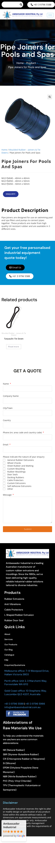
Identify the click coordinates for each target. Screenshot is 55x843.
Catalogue (9, 654)
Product (31, 63)
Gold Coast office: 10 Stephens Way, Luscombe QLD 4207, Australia (25, 692)
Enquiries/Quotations (14, 665)
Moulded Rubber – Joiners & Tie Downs (14, 334)
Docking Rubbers (15, 477)
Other (10, 488)
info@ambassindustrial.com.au (22, 707)
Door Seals (12, 474)
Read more (13, 346)
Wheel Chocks (14, 463)
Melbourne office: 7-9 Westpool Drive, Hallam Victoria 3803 (26, 672)
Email (6, 444)
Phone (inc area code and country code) (22, 432)
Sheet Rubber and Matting (20, 465)
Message (7, 494)
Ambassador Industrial (11, 825)
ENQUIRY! (11, 194)
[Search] (21, 5)
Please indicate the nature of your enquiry (23, 456)
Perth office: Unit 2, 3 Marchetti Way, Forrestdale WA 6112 (25, 682)
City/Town (8, 408)
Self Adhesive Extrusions (19, 486)
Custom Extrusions (16, 483)
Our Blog (8, 649)
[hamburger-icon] (50, 15)
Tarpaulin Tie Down (13, 338)
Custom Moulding (16, 468)
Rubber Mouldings (16, 471)
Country (7, 420)
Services (8, 639)
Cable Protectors (15, 480)
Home (20, 63)
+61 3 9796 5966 (35, 703)
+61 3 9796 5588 (14, 703)
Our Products (10, 644)
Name (6, 383)
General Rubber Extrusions (20, 460)
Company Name (11, 396)
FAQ (6, 660)
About (7, 634)
